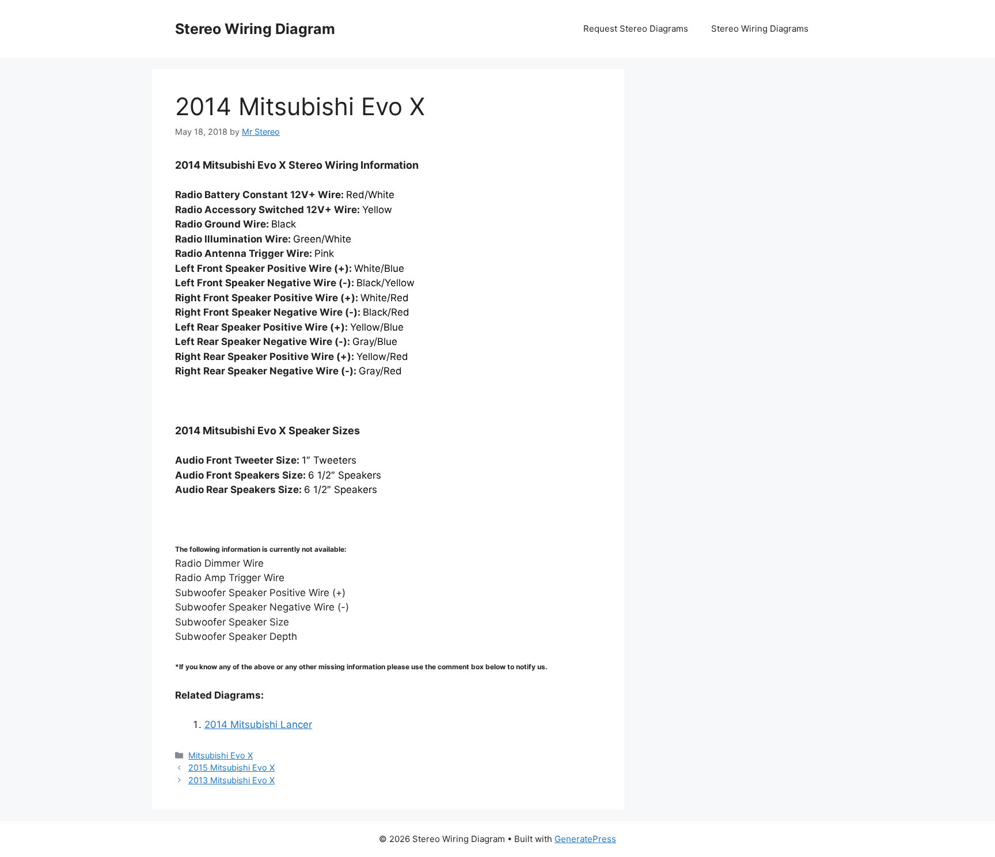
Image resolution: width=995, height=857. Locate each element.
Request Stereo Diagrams (635, 28)
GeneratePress (585, 838)
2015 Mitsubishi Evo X (231, 767)
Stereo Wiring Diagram (255, 28)
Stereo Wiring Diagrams (759, 28)
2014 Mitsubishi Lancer (258, 724)
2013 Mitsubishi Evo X (231, 780)
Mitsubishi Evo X (220, 755)
